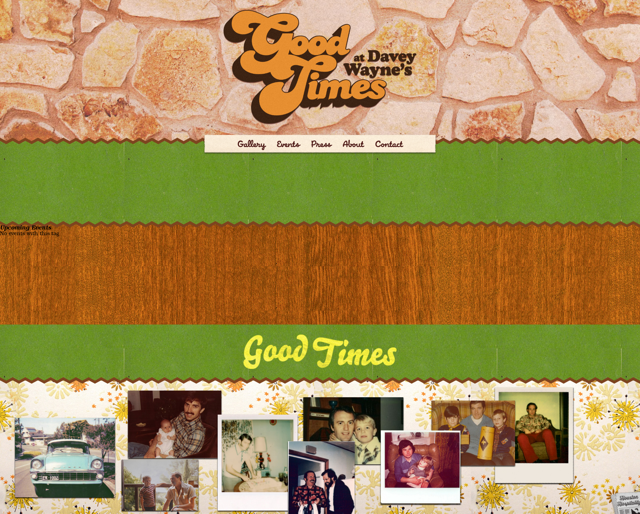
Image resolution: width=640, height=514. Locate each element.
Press (321, 145)
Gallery (251, 145)
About (353, 145)
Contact (389, 145)
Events (288, 145)
